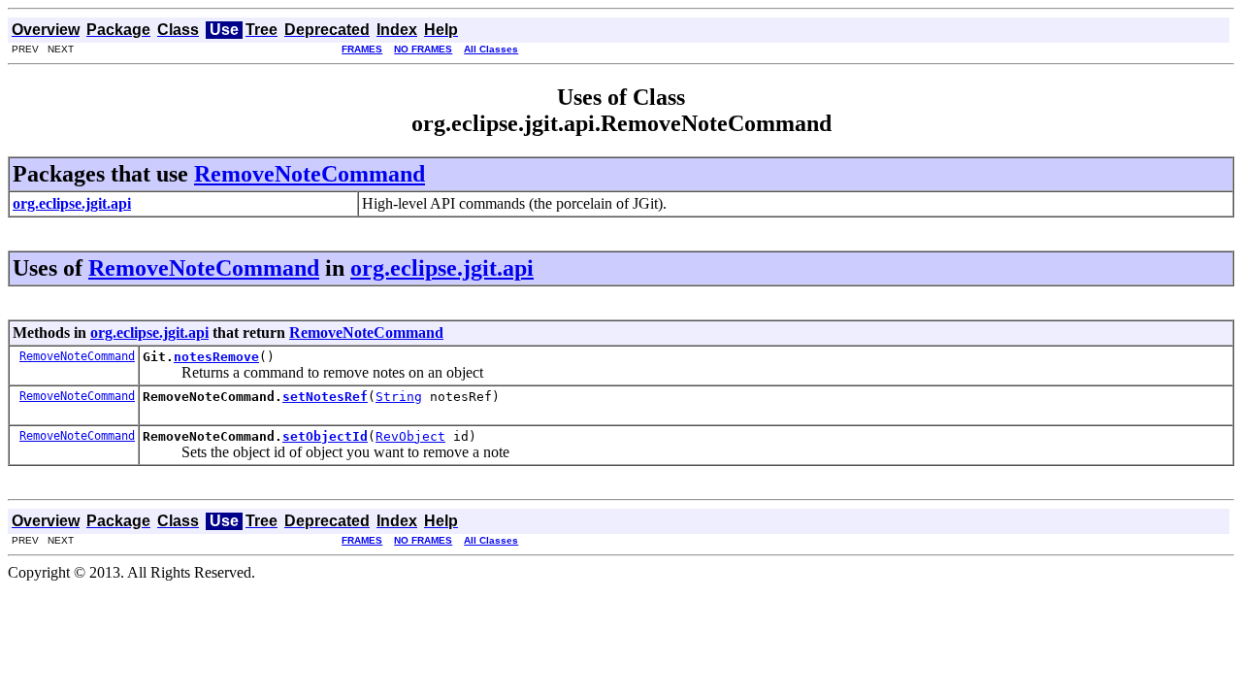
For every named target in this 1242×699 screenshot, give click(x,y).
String (399, 396)
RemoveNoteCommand (309, 173)
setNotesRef (325, 396)
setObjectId (325, 436)
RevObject (410, 436)
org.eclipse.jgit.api (442, 268)
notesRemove (216, 357)
